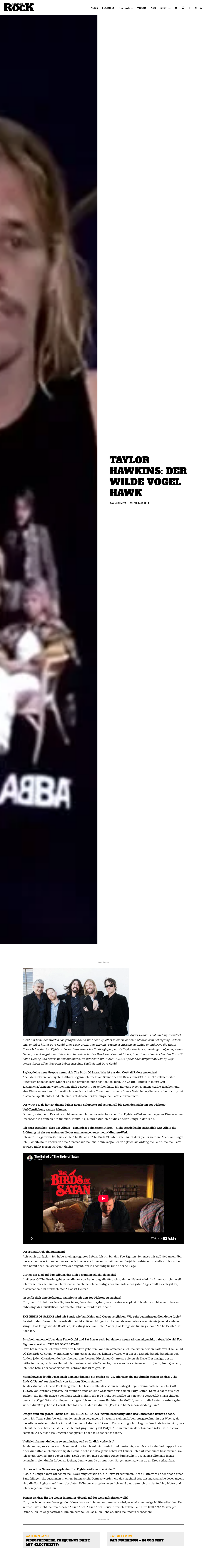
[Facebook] (189, 8)
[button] (183, 8)
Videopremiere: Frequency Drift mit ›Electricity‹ (58, 1542)
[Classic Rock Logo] (19, 7)
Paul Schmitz (118, 503)
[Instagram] (195, 8)
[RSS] (200, 8)
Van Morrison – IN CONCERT (137, 1540)
